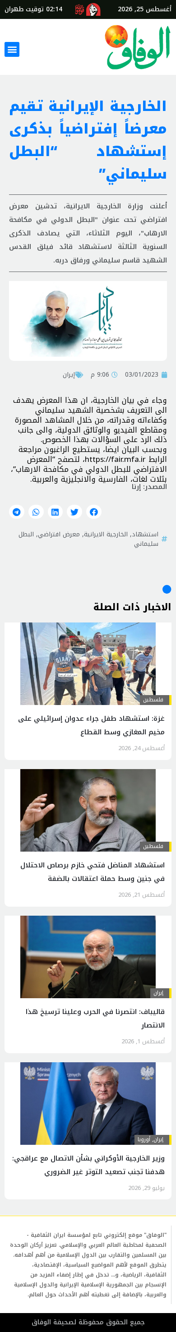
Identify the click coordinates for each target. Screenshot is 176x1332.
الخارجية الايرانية (106, 534)
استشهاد (145, 534)
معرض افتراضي (59, 534)
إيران (69, 374)
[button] (12, 49)
